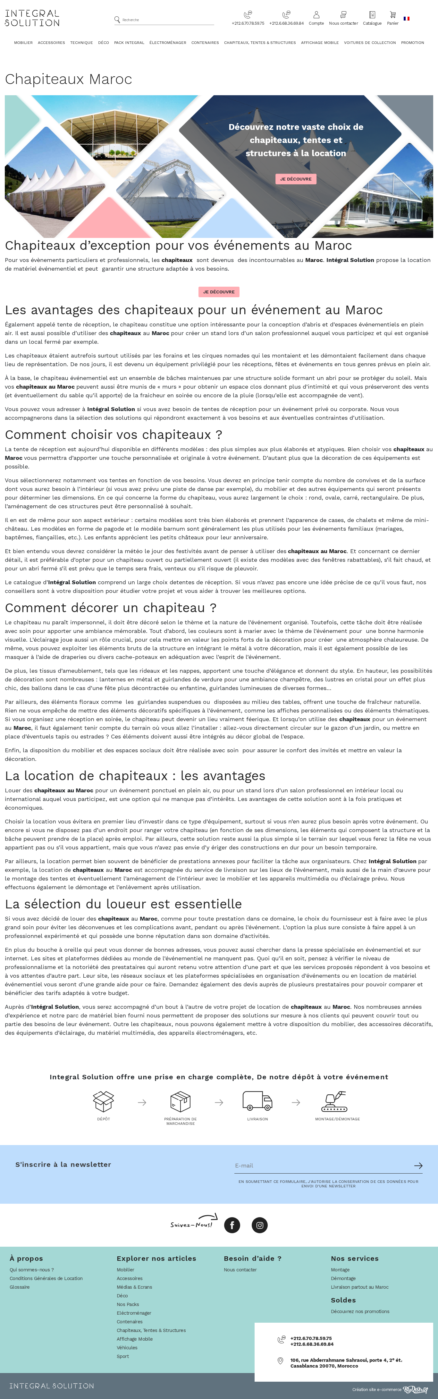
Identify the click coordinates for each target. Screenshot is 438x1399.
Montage (340, 1270)
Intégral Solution (393, 861)
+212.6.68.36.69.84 (286, 23)
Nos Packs (128, 1304)
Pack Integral (129, 42)
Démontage (343, 1278)
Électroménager (167, 42)
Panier (393, 23)
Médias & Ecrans (134, 1287)
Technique (81, 42)
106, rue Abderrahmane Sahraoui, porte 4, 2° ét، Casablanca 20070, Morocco (346, 1363)
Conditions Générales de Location (46, 1278)
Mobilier (23, 42)
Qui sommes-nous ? (32, 1270)
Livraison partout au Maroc (359, 1287)
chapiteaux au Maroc (46, 386)
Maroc (314, 260)
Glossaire (20, 1287)
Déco (103, 42)
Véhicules (127, 1348)
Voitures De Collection (370, 42)
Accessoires (51, 42)
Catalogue (372, 23)
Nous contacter (343, 23)
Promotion (412, 42)
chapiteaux (177, 260)
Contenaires (205, 42)
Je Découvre (296, 178)
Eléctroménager (134, 1313)
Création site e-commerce (377, 1389)
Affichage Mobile (320, 42)
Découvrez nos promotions (360, 1311)
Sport (123, 1356)
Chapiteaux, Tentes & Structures (260, 42)
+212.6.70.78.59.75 (248, 23)
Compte (316, 23)
